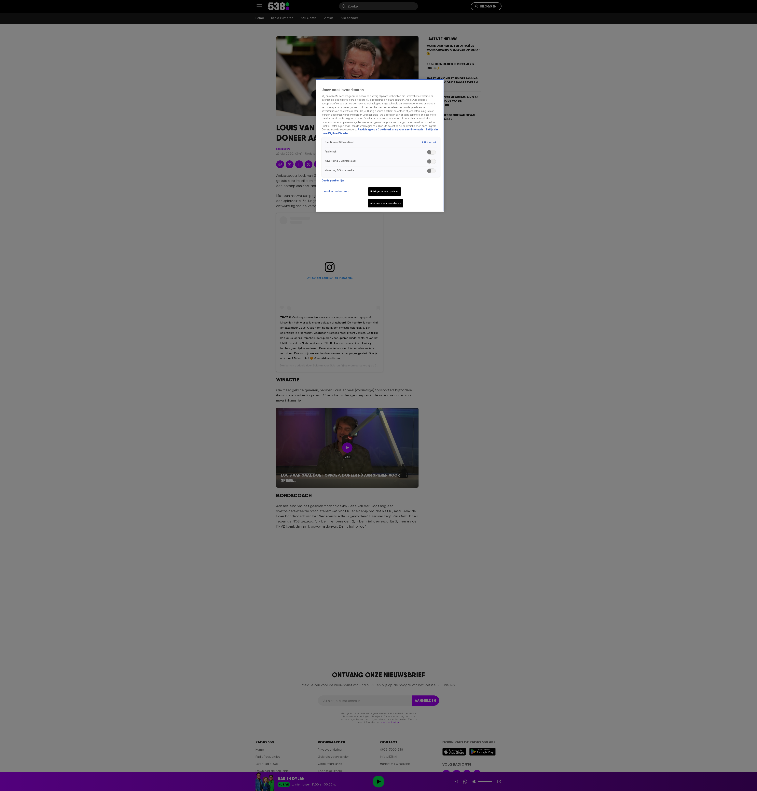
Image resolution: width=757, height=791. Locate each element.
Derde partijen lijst (333, 180)
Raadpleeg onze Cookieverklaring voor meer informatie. (391, 129)
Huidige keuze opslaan (384, 191)
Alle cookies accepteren (385, 203)
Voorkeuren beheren (336, 191)
